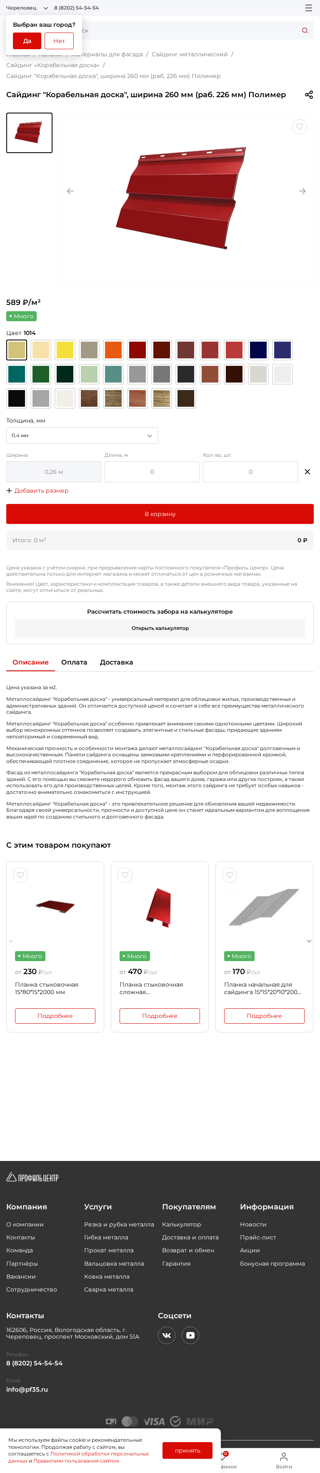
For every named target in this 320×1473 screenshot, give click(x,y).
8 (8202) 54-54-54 (76, 8)
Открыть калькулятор (160, 628)
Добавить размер (42, 490)
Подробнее (55, 1016)
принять (187, 1450)
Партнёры (22, 1263)
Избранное (222, 1461)
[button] (29, 133)
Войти (284, 1466)
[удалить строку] (307, 472)
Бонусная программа (272, 1263)
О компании (25, 1224)
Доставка (116, 662)
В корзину (160, 514)
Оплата (74, 662)
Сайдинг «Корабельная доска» (53, 65)
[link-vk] (166, 1335)
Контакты (20, 1237)
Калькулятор (181, 1224)
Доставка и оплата (190, 1237)
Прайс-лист (258, 1237)
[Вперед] (309, 941)
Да (27, 41)
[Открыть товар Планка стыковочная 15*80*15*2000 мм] (55, 907)
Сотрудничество (31, 1289)
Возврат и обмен (188, 1250)
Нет (59, 41)
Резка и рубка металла (119, 1224)
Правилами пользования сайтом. (76, 1461)
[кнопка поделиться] (309, 95)
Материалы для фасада (107, 54)
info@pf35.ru (27, 1389)
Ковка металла (107, 1276)
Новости (253, 1224)
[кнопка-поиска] (305, 30)
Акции (250, 1250)
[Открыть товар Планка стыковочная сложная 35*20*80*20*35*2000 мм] (160, 907)
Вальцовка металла (114, 1263)
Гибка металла (106, 1237)
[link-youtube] (190, 1335)
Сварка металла (108, 1289)
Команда (19, 1250)
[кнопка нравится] (299, 126)
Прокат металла (109, 1250)
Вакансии (21, 1276)
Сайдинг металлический (190, 54)
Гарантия (176, 1263)
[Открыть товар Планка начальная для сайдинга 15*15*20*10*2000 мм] (264, 907)
